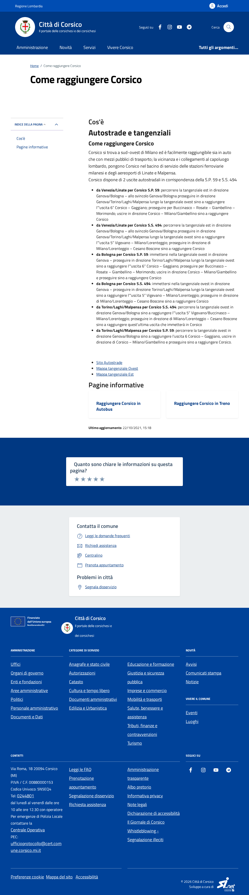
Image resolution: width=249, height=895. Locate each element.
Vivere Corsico (120, 47)
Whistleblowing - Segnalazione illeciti (145, 835)
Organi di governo (27, 673)
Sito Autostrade (109, 362)
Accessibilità (87, 877)
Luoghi (192, 721)
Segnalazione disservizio (91, 795)
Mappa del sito (59, 877)
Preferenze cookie (27, 877)
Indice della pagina (29, 124)
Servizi (89, 47)
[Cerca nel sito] (228, 27)
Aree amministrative (29, 690)
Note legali (137, 804)
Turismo (134, 743)
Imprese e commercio (147, 690)
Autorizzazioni (82, 673)
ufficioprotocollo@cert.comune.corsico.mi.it (36, 847)
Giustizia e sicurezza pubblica (145, 677)
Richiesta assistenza (87, 804)
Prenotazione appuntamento (82, 782)
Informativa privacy (145, 795)
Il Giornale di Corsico (146, 822)
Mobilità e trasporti (144, 699)
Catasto (76, 681)
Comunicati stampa (203, 673)
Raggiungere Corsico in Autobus (118, 406)
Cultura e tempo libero (89, 690)
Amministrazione (32, 47)
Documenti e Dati (27, 717)
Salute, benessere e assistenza (145, 712)
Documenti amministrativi (93, 699)
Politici (17, 699)
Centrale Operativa (28, 830)
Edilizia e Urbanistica (88, 708)
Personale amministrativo (34, 708)
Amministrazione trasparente (143, 773)
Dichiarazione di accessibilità (153, 813)
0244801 (25, 795)
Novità (66, 47)
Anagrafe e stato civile (89, 664)
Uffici (15, 664)
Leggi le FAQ (80, 769)
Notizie (192, 681)
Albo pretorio (139, 787)
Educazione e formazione (150, 664)
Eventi (191, 712)
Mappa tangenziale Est (115, 374)
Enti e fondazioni (26, 681)
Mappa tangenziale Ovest (117, 368)
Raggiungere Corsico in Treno (202, 403)
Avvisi (191, 664)
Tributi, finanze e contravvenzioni (142, 730)
